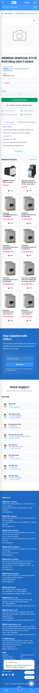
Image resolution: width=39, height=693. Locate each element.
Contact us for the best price (21, 105)
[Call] (19, 690)
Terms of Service (28, 368)
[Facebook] (3, 675)
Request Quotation (20, 100)
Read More (18, 151)
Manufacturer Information (27, 122)
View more (32, 159)
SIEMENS (6, 69)
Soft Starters (9, 13)
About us (5, 655)
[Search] (35, 7)
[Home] (2, 13)
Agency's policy (8, 657)
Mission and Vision (26, 659)
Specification (10, 122)
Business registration (9, 659)
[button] (19, 35)
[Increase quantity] (35, 94)
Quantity (3, 91)
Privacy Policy (12, 370)
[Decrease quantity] (3, 94)
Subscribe (19, 364)
